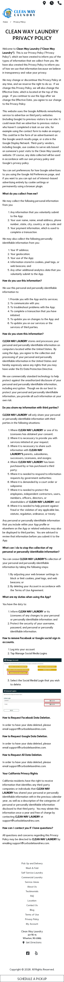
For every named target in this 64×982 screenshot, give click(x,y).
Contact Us (32, 905)
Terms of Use (32, 914)
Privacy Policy (32, 919)
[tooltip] (44, 3)
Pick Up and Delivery (32, 863)
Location (32, 900)
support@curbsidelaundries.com (27, 728)
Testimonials (32, 891)
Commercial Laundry (32, 877)
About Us (32, 886)
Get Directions (33, 942)
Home (5, 21)
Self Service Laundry (32, 872)
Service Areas (32, 881)
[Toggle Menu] (58, 12)
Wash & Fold (32, 867)
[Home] (18, 13)
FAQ (32, 895)
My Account (32, 923)
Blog (32, 909)
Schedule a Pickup (32, 978)
